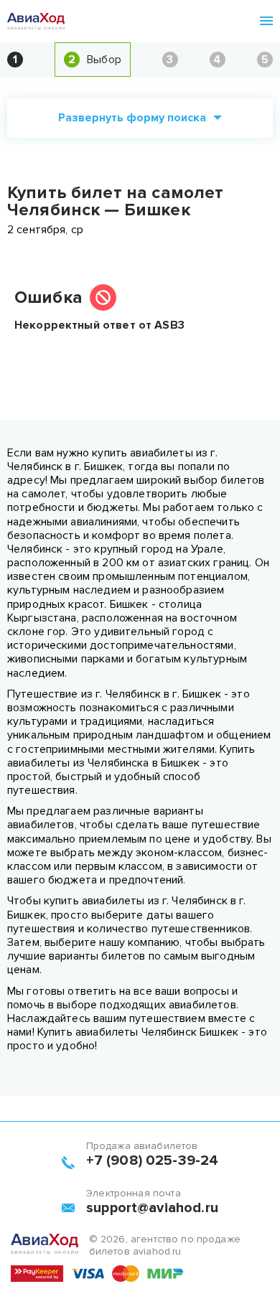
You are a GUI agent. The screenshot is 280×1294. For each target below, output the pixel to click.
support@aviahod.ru (152, 1207)
